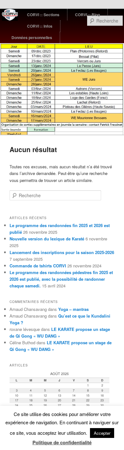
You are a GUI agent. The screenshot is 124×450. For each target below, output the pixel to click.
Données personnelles (31, 37)
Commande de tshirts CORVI (38, 266)
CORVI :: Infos (39, 26)
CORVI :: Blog (87, 14)
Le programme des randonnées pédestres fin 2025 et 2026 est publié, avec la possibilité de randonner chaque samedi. (61, 279)
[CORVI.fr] (10, 15)
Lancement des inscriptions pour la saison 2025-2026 (62, 252)
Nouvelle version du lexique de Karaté (47, 239)
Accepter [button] (102, 433)
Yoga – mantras (73, 309)
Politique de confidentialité (62, 442)
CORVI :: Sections (43, 14)
